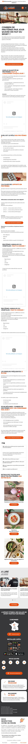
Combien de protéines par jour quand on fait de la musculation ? (13, 447)
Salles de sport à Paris (7, 713)
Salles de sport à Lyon (6, 708)
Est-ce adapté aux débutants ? (11, 469)
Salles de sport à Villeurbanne (9, 709)
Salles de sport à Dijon (7, 711)
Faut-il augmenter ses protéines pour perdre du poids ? (13, 466)
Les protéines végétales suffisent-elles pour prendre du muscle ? (13, 462)
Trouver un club (5, 707)
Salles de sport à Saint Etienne (9, 712)
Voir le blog (14, 604)
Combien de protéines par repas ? (11, 459)
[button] (14, 447)
